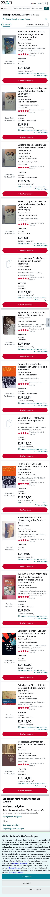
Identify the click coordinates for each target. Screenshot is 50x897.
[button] (41, 75)
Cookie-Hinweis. (15, 868)
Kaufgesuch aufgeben (12, 816)
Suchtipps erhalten (11, 825)
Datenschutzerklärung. (16, 873)
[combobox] (28, 8)
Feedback (48, 322)
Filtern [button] (7, 25)
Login (40, 3)
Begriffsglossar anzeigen (13, 828)
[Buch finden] (46, 8)
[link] (45, 19)
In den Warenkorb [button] (25, 80)
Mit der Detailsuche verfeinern (18, 19)
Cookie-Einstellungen (20, 863)
